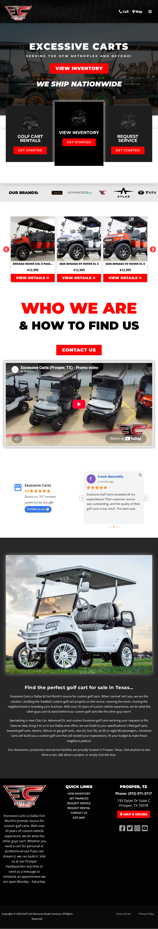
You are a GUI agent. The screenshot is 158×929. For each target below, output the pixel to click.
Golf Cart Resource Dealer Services (41, 913)
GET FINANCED (78, 798)
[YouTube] (144, 828)
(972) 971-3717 (140, 793)
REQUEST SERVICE (79, 803)
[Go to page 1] (110, 527)
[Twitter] (129, 828)
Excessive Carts (38, 485)
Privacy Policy (146, 913)
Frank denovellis (110, 476)
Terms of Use (123, 913)
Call (125, 11)
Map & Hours (134, 814)
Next (151, 248)
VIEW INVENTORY (79, 793)
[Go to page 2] (113, 527)
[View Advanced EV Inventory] (79, 192)
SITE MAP (79, 817)
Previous (5, 248)
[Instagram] (137, 828)
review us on (36, 509)
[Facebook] (122, 828)
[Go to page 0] (107, 527)
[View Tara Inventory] (123, 192)
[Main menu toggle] (150, 12)
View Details (31, 278)
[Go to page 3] (117, 527)
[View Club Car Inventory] (57, 192)
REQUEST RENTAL (78, 808)
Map (138, 11)
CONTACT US (79, 813)
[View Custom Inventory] (102, 192)
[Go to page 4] (119, 527)
